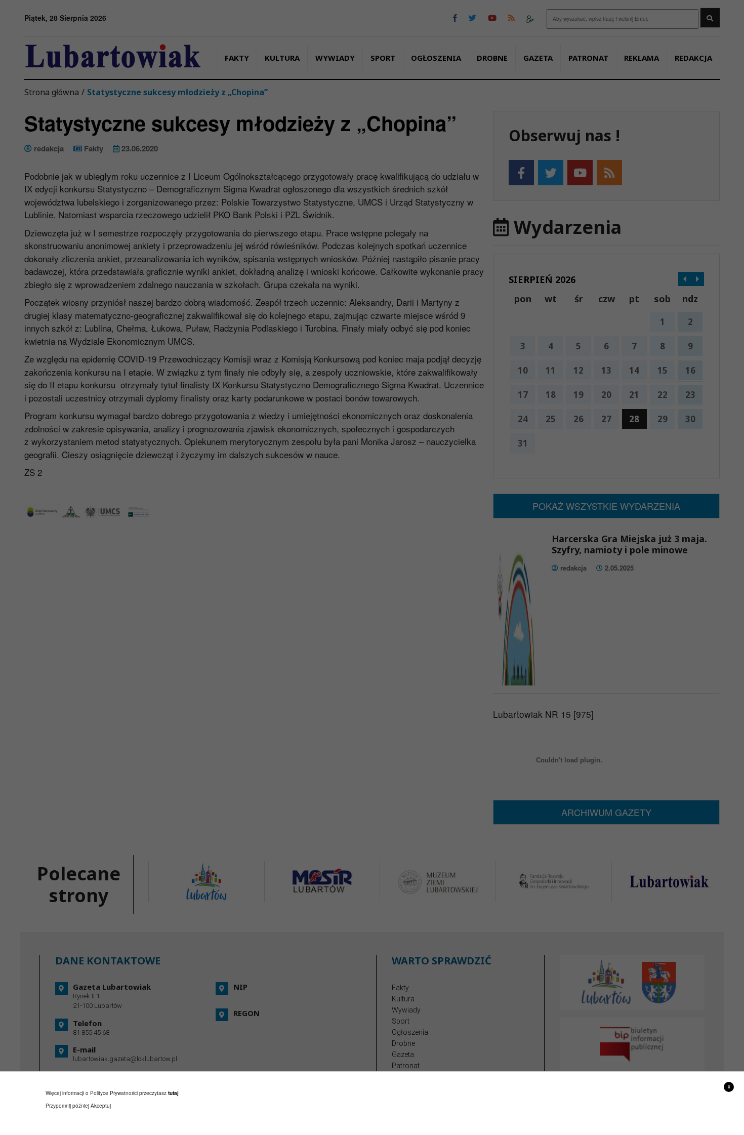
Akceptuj (101, 1105)
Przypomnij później (67, 1105)
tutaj (173, 1093)
